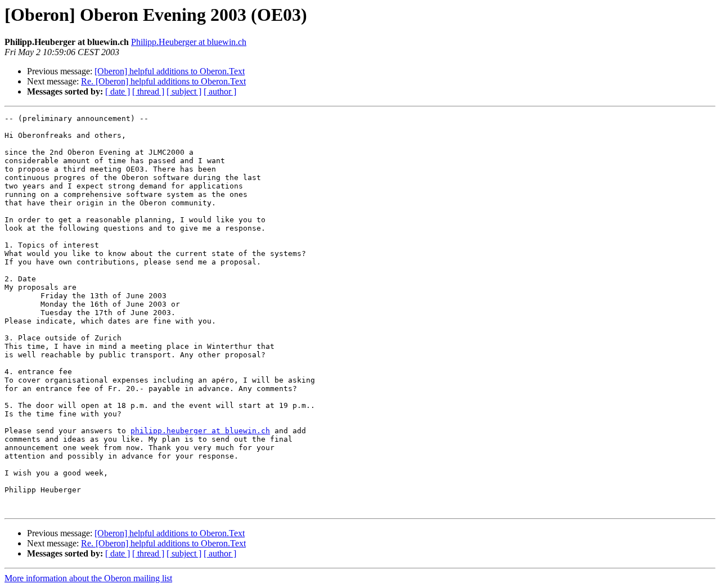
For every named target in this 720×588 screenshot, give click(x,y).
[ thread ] (148, 91)
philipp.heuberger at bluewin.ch (200, 431)
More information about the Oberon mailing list (88, 578)
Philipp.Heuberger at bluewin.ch (188, 42)
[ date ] (117, 91)
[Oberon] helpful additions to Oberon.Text (169, 71)
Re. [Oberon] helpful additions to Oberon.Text (163, 81)
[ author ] (220, 91)
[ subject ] (183, 91)
